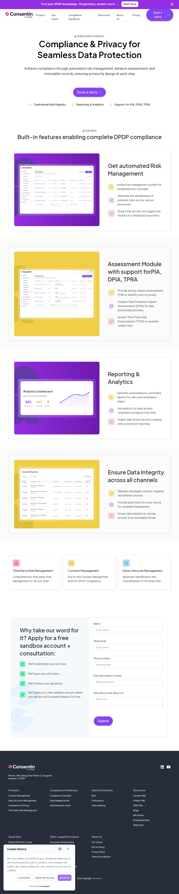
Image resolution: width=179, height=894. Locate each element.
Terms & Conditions (101, 857)
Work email (100, 641)
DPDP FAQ (138, 805)
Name (97, 623)
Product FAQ (139, 800)
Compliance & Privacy (18, 805)
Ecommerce (97, 800)
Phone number (102, 658)
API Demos (138, 815)
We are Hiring (98, 847)
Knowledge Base (141, 820)
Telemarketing (98, 805)
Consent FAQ (139, 796)
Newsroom (138, 825)
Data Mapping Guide (59, 800)
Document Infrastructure (62, 842)
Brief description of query (108, 675)
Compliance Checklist (60, 796)
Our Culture (97, 842)
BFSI (94, 796)
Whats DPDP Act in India (20, 842)
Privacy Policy (98, 852)
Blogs (136, 810)
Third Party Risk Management (22, 810)
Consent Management (19, 796)
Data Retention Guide (60, 805)
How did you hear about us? (109, 693)
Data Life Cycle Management (22, 800)
